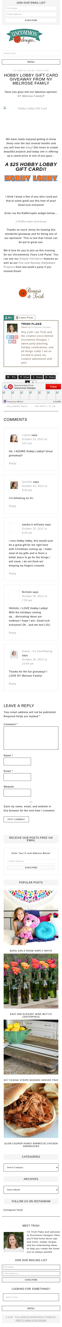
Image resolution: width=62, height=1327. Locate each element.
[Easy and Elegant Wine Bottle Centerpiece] (31, 981)
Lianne (26, 435)
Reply (12, 463)
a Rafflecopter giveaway (31, 221)
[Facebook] (12, 337)
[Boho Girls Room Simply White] (31, 917)
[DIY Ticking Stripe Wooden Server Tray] (31, 1047)
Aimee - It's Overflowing (37, 651)
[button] (31, 61)
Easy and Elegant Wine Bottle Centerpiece (31, 1015)
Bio (10, 317)
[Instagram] (10, 342)
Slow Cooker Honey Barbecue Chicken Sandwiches (31, 1144)
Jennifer (27, 482)
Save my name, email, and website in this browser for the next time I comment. (29, 808)
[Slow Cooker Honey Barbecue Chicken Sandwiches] (31, 1110)
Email (8, 771)
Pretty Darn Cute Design (31, 1320)
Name (8, 755)
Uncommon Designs (31, 36)
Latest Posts (26, 317)
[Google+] (16, 337)
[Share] (27, 382)
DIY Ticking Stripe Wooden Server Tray (31, 1080)
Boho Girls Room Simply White (31, 950)
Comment (11, 724)
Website (9, 786)
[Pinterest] (14, 342)
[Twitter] (8, 337)
